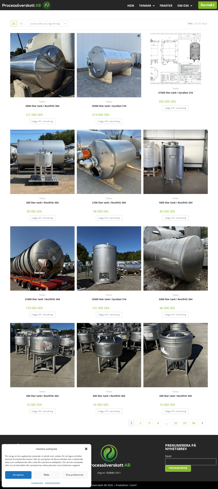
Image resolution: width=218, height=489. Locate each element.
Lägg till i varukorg (42, 121)
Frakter (166, 5)
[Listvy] (21, 24)
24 (199, 23)
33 (184, 423)
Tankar (145, 5)
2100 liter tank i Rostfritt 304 (109, 202)
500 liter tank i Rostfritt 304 (42, 395)
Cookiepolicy (37, 482)
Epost (168, 456)
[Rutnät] (14, 24)
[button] (86, 449)
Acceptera (18, 475)
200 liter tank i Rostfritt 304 (42, 202)
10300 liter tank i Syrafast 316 (109, 106)
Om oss (183, 5)
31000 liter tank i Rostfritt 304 (42, 299)
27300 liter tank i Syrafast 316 (175, 92)
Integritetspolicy (52, 482)
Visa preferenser (75, 475)
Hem (130, 5)
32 (175, 423)
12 (195, 23)
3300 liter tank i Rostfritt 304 (175, 299)
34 (193, 423)
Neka (46, 475)
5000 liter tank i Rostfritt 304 (42, 106)
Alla (204, 23)
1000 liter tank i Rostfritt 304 (175, 202)
